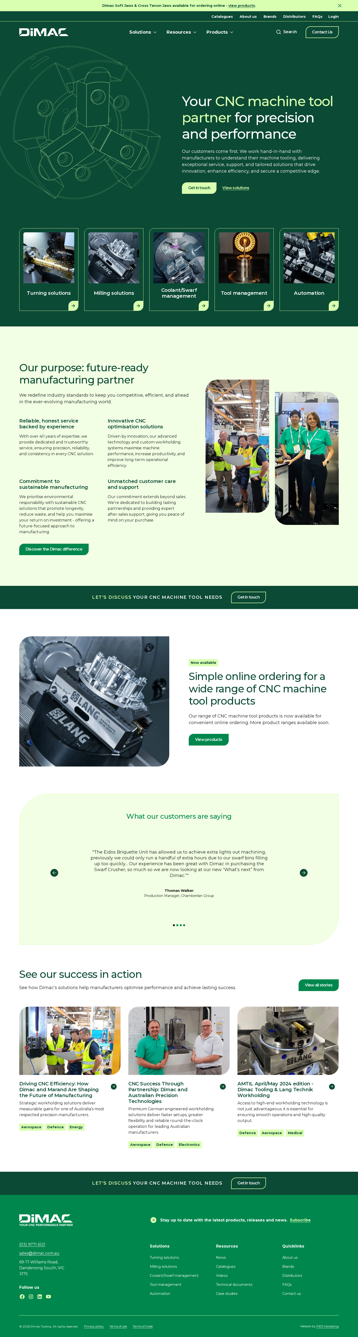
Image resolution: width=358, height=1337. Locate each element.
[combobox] (286, 32)
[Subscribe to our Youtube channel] (48, 1297)
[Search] (286, 32)
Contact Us (322, 32)
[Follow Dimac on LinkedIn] (40, 1297)
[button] (143, 32)
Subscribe (300, 1220)
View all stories (318, 985)
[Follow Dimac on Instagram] (31, 1297)
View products (208, 739)
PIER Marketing (327, 1326)
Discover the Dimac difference (54, 549)
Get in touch (199, 188)
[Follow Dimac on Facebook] (22, 1297)
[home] (44, 32)
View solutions (235, 188)
